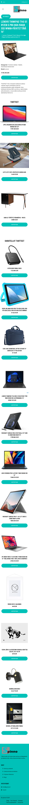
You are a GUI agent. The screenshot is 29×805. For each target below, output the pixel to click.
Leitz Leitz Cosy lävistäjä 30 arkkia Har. (14, 172)
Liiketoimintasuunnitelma (10, 771)
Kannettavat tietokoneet (7, 66)
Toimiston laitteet (12, 65)
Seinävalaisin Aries (14, 689)
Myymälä (6, 16)
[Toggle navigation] (3, 9)
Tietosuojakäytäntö (11, 802)
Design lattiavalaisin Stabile (14, 726)
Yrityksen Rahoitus (9, 774)
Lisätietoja (14, 77)
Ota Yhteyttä (13, 800)
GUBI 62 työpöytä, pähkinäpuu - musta (14, 217)
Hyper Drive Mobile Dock (15, 268)
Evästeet (20, 800)
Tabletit (20, 65)
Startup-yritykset (8, 768)
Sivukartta (20, 802)
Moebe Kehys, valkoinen (14, 604)
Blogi (5, 777)
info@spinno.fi (24, 2)
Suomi (4, 2)
